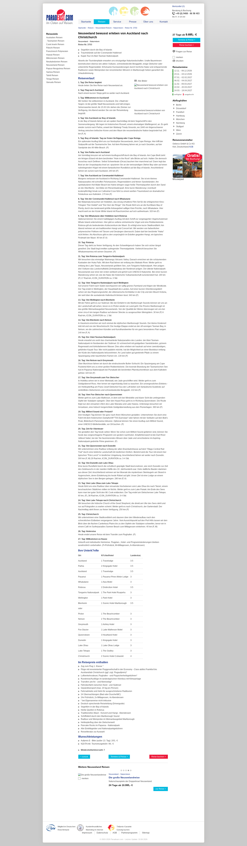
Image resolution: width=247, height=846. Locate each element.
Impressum (87, 833)
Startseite (82, 28)
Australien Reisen (54, 37)
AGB (191, 147)
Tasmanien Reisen (55, 41)
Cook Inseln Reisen (55, 44)
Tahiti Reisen (52, 75)
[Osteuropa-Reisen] (113, 15)
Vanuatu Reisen (53, 82)
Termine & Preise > (119, 757)
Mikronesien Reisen (55, 58)
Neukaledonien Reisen (56, 61)
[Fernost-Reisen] (124, 15)
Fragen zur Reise (184, 51)
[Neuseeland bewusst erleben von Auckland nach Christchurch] (151, 96)
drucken (179, 61)
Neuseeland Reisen (104, 28)
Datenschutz (102, 833)
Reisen (91, 28)
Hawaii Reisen (53, 55)
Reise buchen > (158, 757)
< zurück (84, 757)
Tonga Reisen (52, 79)
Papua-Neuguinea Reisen (58, 68)
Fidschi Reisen (53, 48)
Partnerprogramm (129, 833)
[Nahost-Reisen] (134, 15)
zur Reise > (160, 789)
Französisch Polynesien (57, 51)
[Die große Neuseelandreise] (92, 775)
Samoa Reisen (53, 72)
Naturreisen (118, 28)
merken (85, 778)
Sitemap (146, 833)
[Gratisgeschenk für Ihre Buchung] (187, 181)
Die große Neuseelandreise (124, 777)
